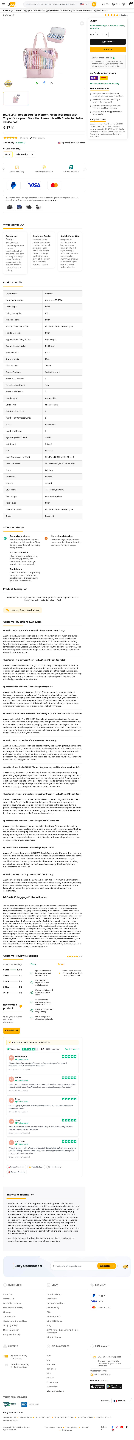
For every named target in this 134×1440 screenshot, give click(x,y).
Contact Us (8, 1298)
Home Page (8, 10)
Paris (49, 1355)
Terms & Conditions (53, 1427)
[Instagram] (117, 1427)
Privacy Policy (72, 1427)
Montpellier (52, 1386)
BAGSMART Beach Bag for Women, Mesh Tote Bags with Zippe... (80, 10)
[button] (105, 4)
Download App (54, 1294)
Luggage (48, 10)
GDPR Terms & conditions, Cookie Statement (63, 1331)
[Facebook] (113, 1427)
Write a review (11, 1030)
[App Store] (98, 1387)
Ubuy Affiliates (54, 1337)
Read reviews (71, 1049)
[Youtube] (122, 1427)
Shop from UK (26, 1417)
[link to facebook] (44, 82)
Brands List (52, 1298)
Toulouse (51, 1369)
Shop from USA (9, 1417)
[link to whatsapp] (37, 82)
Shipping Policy (10, 1325)
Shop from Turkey (11, 1420)
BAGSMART (8, 15)
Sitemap (7, 1312)
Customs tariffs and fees (15, 1321)
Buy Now (53, 200)
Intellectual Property (13, 1307)
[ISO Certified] (29, 1404)
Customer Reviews (56, 1303)
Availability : (9, 142)
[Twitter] (127, 1427)
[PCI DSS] (9, 1404)
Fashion (18, 10)
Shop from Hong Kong (64, 1417)
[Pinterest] (113, 1430)
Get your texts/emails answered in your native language (109, 1363)
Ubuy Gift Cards (54, 1321)
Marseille (51, 1364)
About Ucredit (53, 1316)
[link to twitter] (51, 82)
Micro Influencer (11, 1330)
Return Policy (53, 1307)
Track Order (9, 1316)
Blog (49, 1325)
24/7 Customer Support (109, 1357)
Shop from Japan (43, 1417)
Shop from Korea (85, 1417)
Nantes (50, 1377)
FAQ (49, 1312)
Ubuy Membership (11, 1334)
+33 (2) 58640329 (102, 1374)
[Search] (94, 4)
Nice (49, 1373)
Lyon (49, 1360)
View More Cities (55, 1391)
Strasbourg (52, 1382)
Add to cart (108, 42)
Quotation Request (12, 1303)
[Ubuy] (11, 4)
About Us (7, 1294)
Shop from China (103, 1417)
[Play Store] (114, 1387)
